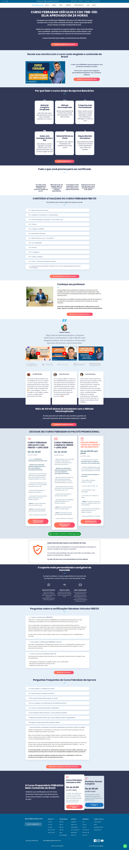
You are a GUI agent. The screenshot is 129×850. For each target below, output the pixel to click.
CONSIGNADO (74, 827)
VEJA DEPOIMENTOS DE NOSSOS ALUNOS (64, 276)
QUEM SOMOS (87, 1)
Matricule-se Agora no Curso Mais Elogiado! (63, 766)
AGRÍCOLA (73, 835)
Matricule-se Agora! (64, 672)
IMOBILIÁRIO (74, 832)
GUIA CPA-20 (85, 832)
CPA (83, 821)
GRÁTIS (94, 5)
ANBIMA (54, 5)
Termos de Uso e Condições (96, 846)
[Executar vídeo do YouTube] (45, 72)
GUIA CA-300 (51, 829)
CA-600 (50, 827)
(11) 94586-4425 (40, 1)
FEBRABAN (68, 5)
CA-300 (50, 821)
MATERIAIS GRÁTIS (98, 827)
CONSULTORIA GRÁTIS (95, 1)
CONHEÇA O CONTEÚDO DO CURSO (87, 79)
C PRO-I (84, 827)
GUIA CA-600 (51, 832)
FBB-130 (61, 829)
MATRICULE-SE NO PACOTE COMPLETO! (91, 521)
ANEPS (60, 5)
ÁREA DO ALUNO (74, 1)
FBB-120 (61, 827)
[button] (64, 534)
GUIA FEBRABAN (63, 835)
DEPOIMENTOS (81, 1)
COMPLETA (73, 821)
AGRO (60, 832)
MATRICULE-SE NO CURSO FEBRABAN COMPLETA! (64, 525)
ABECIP (47, 5)
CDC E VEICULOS (75, 829)
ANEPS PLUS (74, 824)
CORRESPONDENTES (79, 5)
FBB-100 (61, 821)
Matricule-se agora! (94, 805)
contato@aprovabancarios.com (52, 1)
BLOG (88, 5)
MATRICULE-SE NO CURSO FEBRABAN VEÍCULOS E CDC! (38, 521)
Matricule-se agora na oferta (80, 314)
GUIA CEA (84, 835)
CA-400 (50, 824)
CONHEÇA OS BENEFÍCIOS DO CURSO (64, 44)
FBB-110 (61, 824)
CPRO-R (84, 824)
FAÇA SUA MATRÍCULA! (64, 161)
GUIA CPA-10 (85, 829)
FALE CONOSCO (33, 824)
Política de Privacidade (57, 846)
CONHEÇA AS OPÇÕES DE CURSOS (63, 424)
